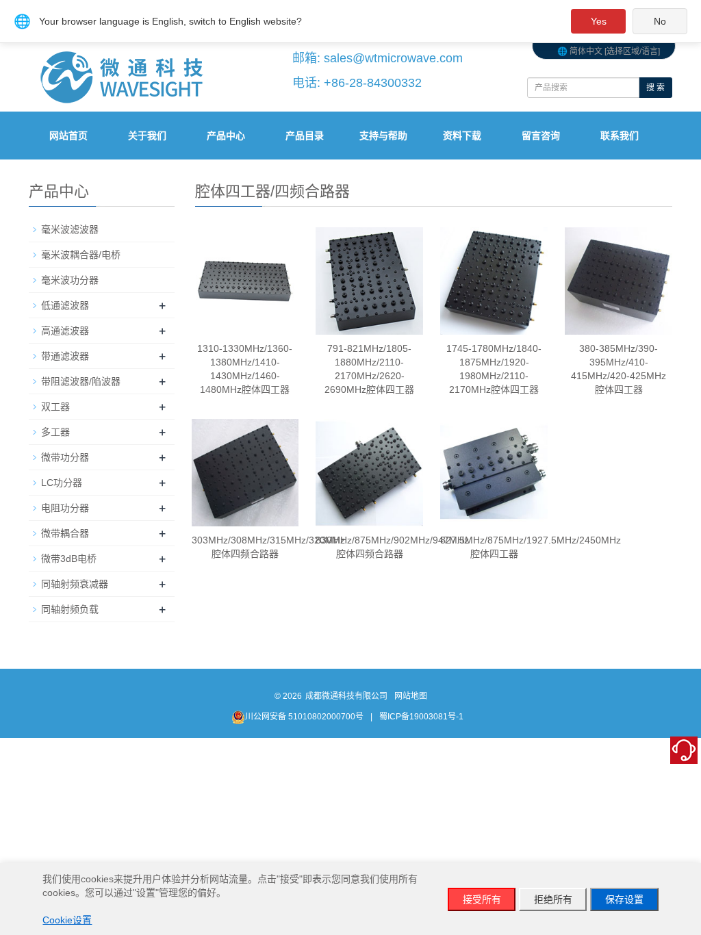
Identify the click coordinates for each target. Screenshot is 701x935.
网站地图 (410, 696)
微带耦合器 (65, 533)
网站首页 (68, 135)
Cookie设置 (67, 919)
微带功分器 (65, 457)
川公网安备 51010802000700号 (304, 716)
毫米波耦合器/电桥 (80, 254)
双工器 (55, 406)
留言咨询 (541, 135)
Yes (599, 21)
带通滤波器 (65, 355)
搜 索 (655, 87)
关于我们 (147, 135)
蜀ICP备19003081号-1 (421, 716)
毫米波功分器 (70, 279)
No (660, 21)
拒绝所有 (553, 899)
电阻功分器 (65, 507)
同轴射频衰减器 (74, 583)
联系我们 (619, 135)
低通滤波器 (65, 305)
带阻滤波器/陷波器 (80, 381)
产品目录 (304, 135)
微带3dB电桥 (69, 558)
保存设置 (624, 899)
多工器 (55, 431)
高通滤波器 (65, 330)
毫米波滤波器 (70, 229)
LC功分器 (61, 482)
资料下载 (462, 135)
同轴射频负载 (70, 609)
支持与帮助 (383, 135)
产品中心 (226, 135)
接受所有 (482, 899)
